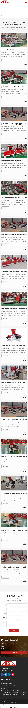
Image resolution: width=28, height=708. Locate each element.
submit (14, 630)
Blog (7, 15)
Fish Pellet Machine (12, 15)
